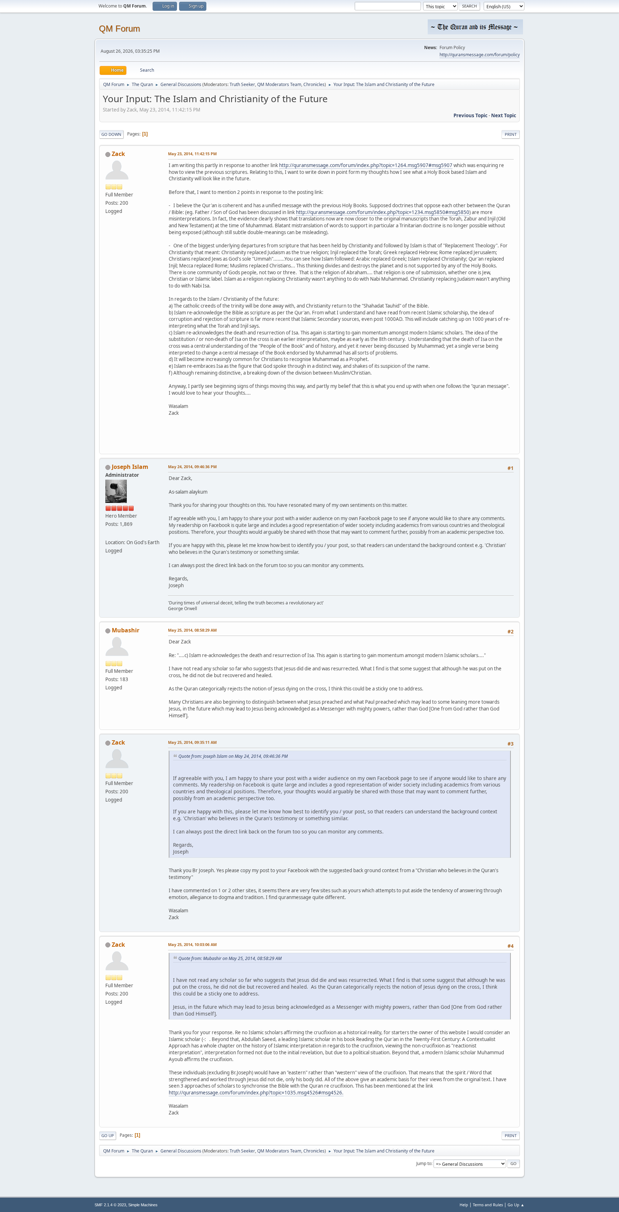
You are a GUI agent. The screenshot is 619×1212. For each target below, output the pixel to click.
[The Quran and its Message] (108, 533)
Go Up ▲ (516, 1204)
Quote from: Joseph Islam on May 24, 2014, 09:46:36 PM (233, 756)
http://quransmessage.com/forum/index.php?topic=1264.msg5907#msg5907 (365, 165)
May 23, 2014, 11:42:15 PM (192, 153)
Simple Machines (143, 1205)
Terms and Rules (488, 1204)
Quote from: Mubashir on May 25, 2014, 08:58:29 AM (230, 958)
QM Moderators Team (279, 84)
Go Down (111, 134)
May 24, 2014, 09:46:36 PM (192, 466)
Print (511, 134)
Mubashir (125, 630)
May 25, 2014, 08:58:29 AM (192, 630)
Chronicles (314, 84)
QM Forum (119, 28)
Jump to (423, 1163)
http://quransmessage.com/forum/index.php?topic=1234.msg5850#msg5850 (382, 212)
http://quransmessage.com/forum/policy (480, 55)
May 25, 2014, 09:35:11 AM (192, 742)
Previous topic (471, 115)
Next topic (503, 115)
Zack (118, 154)
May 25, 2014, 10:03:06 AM (192, 944)
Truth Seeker (242, 84)
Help (464, 1204)
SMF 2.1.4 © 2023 (110, 1205)
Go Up (107, 1135)
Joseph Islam (130, 467)
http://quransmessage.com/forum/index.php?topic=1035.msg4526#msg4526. (256, 1092)
